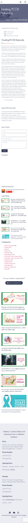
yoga (5, 269)
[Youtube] (14, 512)
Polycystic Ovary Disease (12, 35)
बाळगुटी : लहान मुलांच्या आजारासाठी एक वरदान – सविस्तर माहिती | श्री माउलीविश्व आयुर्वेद (18, 208)
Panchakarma (8, 254)
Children (6, 247)
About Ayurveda (9, 245)
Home (8, 20)
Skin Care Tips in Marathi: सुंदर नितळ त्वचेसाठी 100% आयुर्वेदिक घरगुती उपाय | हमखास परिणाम (18, 229)
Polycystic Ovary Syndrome (12, 258)
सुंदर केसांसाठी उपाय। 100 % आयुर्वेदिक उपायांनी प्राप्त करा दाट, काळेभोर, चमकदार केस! (18, 222)
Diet (5, 249)
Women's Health (9, 267)
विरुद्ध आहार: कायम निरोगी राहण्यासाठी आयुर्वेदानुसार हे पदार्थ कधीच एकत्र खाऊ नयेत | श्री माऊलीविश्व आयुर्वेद (18, 201)
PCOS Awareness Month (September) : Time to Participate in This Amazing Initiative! (18, 237)
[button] (20, 2)
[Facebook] (10, 512)
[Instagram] (18, 512)
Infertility (7, 252)
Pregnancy (7, 260)
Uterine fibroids (8, 263)
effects (6, 251)
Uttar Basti (7, 265)
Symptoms (7, 261)
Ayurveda (14, 97)
